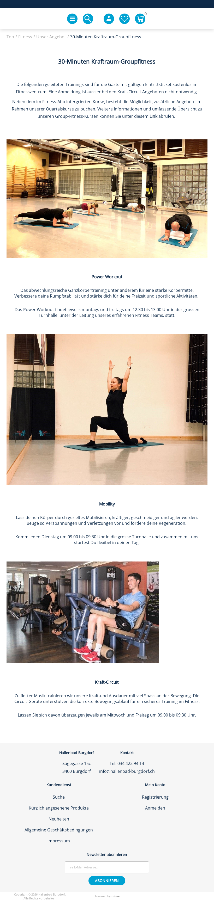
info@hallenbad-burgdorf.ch (127, 771)
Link (153, 116)
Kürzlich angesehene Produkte (59, 808)
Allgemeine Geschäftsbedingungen (59, 830)
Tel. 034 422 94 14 (127, 763)
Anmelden (155, 808)
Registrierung (155, 797)
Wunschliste (124, 19)
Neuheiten (59, 819)
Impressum (58, 841)
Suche (59, 797)
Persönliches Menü (109, 19)
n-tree (115, 896)
